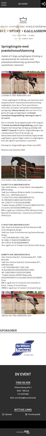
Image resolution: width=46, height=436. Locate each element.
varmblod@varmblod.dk (25, 397)
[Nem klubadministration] (23, 433)
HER (39, 145)
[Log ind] (43, 4)
